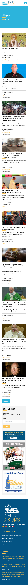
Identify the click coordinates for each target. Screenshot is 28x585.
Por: (7, 55)
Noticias (4, 95)
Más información (6, 60)
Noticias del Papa (6, 357)
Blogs (3, 544)
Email (4, 418)
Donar (3, 546)
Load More (6, 401)
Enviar (6, 426)
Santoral (20, 59)
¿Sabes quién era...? (6, 59)
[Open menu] (25, 3)
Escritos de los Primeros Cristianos (11, 535)
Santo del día (14, 59)
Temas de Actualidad (7, 538)
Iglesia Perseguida (6, 132)
